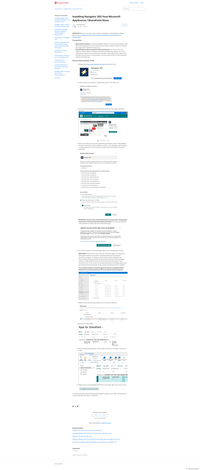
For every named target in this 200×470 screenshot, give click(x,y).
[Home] (62, 2)
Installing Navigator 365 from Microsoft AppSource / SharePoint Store (62, 19)
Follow (124, 25)
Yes (96, 415)
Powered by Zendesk (193, 468)
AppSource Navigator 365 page (96, 64)
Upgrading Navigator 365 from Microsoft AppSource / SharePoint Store (92, 433)
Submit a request (134, 2)
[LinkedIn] (77, 406)
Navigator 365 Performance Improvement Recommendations (62, 73)
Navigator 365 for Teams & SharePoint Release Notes (62, 25)
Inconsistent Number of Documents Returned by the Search (61, 66)
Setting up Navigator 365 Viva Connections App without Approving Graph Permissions (62, 45)
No (104, 415)
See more (57, 78)
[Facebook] (73, 406)
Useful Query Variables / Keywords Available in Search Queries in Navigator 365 (61, 32)
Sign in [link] (142, 2)
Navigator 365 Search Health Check (61, 51)
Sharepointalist (58, 9)
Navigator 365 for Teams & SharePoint (73, 9)
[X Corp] (75, 406)
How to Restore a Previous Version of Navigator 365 (62, 56)
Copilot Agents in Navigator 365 (62, 38)
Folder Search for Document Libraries (60, 61)
